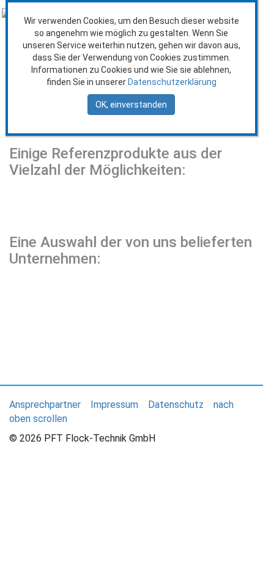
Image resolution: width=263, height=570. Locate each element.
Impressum (114, 404)
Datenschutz (176, 404)
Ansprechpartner (45, 404)
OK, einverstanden (131, 104)
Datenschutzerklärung (172, 82)
